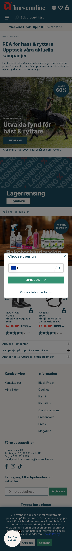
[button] (12, 538)
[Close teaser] (19, 532)
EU (18, 268)
